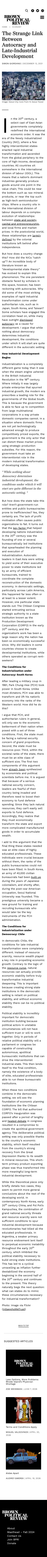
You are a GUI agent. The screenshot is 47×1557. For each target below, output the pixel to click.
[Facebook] (32, 11)
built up (36, 877)
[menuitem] (26, 1528)
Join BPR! (13, 1539)
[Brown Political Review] (17, 16)
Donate (11, 1543)
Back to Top (23, 1325)
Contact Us (14, 1535)
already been (17, 769)
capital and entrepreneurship (20, 223)
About (11, 1528)
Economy (16, 27)
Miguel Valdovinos (17, 1432)
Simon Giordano (11, 63)
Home (4, 27)
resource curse (16, 967)
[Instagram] (42, 11)
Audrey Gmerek (15, 1478)
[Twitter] (37, 11)
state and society (25, 220)
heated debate (17, 1121)
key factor (20, 528)
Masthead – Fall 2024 (20, 1532)
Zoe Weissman (14, 1389)
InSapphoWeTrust (14, 1309)
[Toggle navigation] (40, 19)
